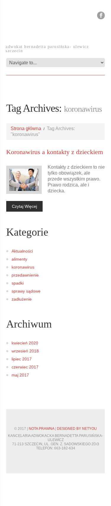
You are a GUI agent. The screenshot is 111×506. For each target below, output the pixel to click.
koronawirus (23, 267)
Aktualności (22, 251)
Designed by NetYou (77, 429)
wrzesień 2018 (25, 351)
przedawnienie (25, 275)
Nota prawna (41, 429)
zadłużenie (22, 299)
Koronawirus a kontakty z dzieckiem (54, 152)
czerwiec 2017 (25, 367)
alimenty (19, 259)
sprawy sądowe (26, 291)
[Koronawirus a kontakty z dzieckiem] (24, 180)
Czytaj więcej (24, 206)
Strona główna (26, 128)
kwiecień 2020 (25, 343)
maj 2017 (20, 375)
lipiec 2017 (22, 359)
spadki (18, 283)
